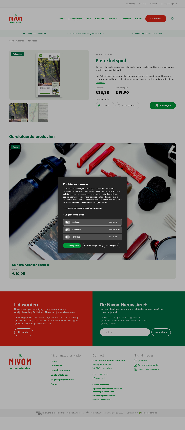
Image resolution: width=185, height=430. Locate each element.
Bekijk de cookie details (74, 215)
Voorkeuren (76, 222)
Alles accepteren (72, 246)
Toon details (113, 222)
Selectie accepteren (92, 246)
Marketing (76, 237)
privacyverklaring (94, 208)
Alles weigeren (112, 246)
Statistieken (76, 230)
